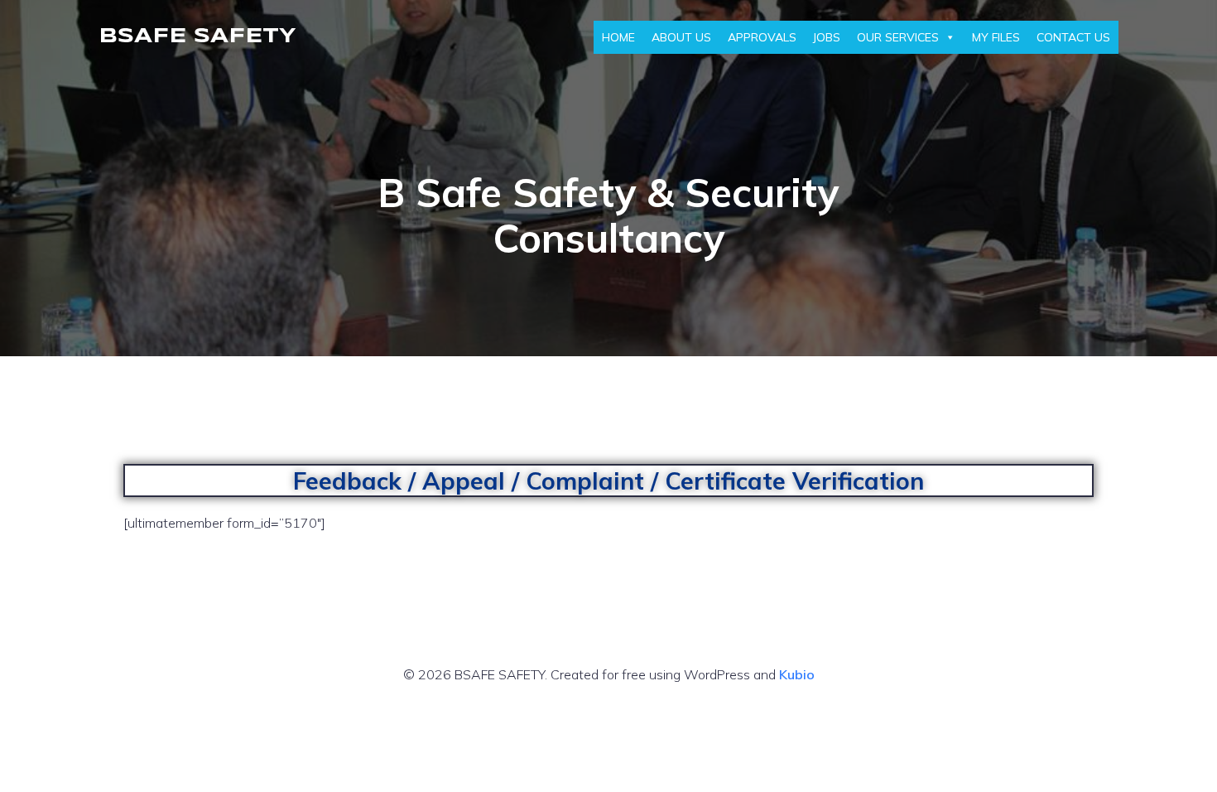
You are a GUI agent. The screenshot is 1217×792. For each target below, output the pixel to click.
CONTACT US (1073, 37)
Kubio (797, 674)
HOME (618, 37)
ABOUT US (681, 37)
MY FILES (996, 37)
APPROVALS (762, 37)
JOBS (826, 37)
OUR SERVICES (898, 37)
